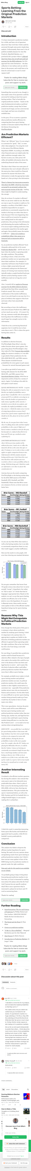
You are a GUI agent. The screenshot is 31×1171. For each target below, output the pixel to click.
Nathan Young (9, 1061)
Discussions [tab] (14, 1089)
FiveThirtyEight (6, 129)
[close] (26, 1118)
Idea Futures (8, 936)
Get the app (23, 1163)
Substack (7, 1167)
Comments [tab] (5, 982)
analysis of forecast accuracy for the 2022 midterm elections (14, 285)
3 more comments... (7, 1080)
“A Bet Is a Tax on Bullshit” (13, 930)
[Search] (28, 1089)
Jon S (6, 998)
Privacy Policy (21, 1151)
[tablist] (8, 982)
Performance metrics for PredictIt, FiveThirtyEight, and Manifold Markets (10, 1099)
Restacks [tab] (12, 982)
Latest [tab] (8, 1089)
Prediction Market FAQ (8, 250)
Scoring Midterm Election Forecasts (10, 1095)
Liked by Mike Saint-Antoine (13, 1000)
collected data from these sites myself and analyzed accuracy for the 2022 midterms (14, 58)
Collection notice (15, 1158)
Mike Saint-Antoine (11, 21)
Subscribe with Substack (17, 1143)
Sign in (27, 2)
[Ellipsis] (28, 998)
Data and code (6, 31)
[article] (15, 1099)
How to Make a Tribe (8, 1109)
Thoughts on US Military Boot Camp (10, 1112)
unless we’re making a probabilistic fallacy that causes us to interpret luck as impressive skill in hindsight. (13, 237)
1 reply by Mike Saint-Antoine (15, 1073)
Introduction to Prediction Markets (15, 939)
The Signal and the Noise (12, 922)
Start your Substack (11, 1163)
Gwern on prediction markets (13, 927)
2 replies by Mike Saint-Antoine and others (17, 1054)
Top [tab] (3, 1089)
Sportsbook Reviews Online (10, 376)
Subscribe (21, 2)
